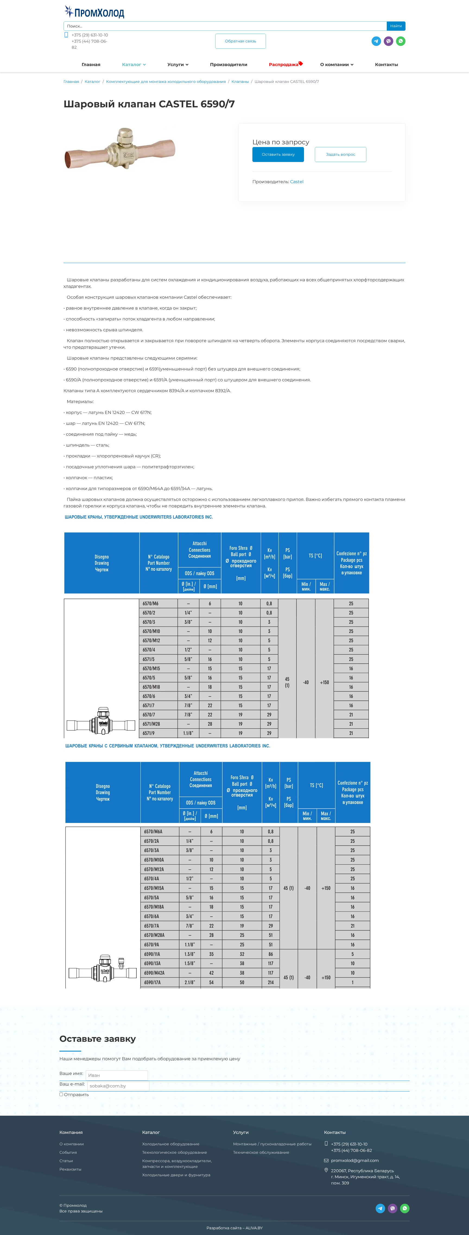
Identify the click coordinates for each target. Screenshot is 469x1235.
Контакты (386, 65)
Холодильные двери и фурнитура (176, 1174)
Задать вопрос (340, 154)
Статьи (66, 1160)
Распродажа (284, 65)
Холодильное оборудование (170, 1144)
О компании (334, 65)
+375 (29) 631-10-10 (90, 35)
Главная (91, 65)
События (68, 1152)
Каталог (131, 65)
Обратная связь (240, 41)
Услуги (175, 65)
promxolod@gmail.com (355, 1160)
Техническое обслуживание (261, 1152)
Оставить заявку (278, 154)
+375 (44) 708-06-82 (89, 44)
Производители (228, 65)
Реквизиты (70, 1169)
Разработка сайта (224, 1227)
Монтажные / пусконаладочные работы (272, 1144)
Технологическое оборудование (174, 1152)
